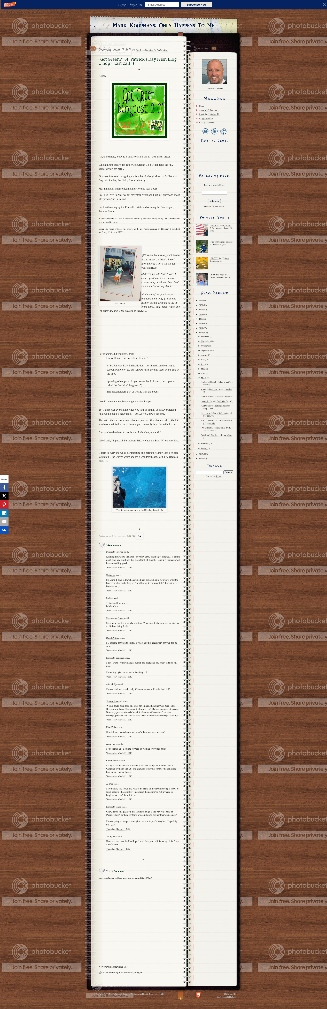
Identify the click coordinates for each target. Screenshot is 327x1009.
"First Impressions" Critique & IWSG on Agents (221, 243)
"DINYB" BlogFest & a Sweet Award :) (219, 259)
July (203, 359)
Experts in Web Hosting (226, 996)
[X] (4, 496)
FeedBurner (220, 206)
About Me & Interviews (209, 110)
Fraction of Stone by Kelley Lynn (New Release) (217, 383)
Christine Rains (113, 760)
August (204, 354)
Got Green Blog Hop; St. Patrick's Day (152, 50)
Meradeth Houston (114, 551)
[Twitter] (205, 134)
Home (114, 966)
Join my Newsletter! (207, 122)
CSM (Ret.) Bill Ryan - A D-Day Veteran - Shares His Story (221, 228)
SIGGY (122, 304)
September (205, 350)
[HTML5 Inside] (198, 994)
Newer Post (105, 966)
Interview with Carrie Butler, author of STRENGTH (216, 414)
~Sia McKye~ (112, 684)
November (205, 341)
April (203, 373)
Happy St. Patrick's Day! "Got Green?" (216, 401)
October (204, 345)
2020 (201, 305)
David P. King (112, 637)
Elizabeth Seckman (115, 657)
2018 (201, 314)
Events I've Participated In (209, 114)
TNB (162, 993)
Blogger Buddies (206, 118)
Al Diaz (109, 783)
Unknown (110, 574)
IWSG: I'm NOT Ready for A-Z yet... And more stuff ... (216, 429)
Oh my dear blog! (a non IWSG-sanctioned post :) (220, 276)
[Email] (4, 521)
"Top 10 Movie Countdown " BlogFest (216, 396)
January (204, 448)
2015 (201, 323)
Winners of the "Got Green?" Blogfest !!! (216, 390)
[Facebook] (4, 487)
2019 (201, 309)
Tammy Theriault (114, 700)
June (203, 364)
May (203, 368)
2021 (201, 300)
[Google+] (223, 134)
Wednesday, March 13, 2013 (119, 567)
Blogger (219, 476)
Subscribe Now (196, 4)
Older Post (122, 966)
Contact (213, 48)
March (204, 378)
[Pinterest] (4, 504)
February (205, 443)
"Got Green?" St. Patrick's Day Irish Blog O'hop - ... (215, 407)
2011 (201, 458)
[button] (130, 5)
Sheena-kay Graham (115, 618)
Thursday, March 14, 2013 (118, 828)
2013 (201, 332)
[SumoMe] (4, 530)
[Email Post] (139, 536)
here (120, 168)
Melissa (109, 598)
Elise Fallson (112, 727)
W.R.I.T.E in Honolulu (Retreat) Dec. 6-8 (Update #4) (217, 421)
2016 (201, 318)
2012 (201, 454)
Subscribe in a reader (214, 88)
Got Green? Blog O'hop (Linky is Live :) (216, 436)
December (205, 336)
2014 (201, 328)
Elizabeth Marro (113, 806)
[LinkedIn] (214, 134)
